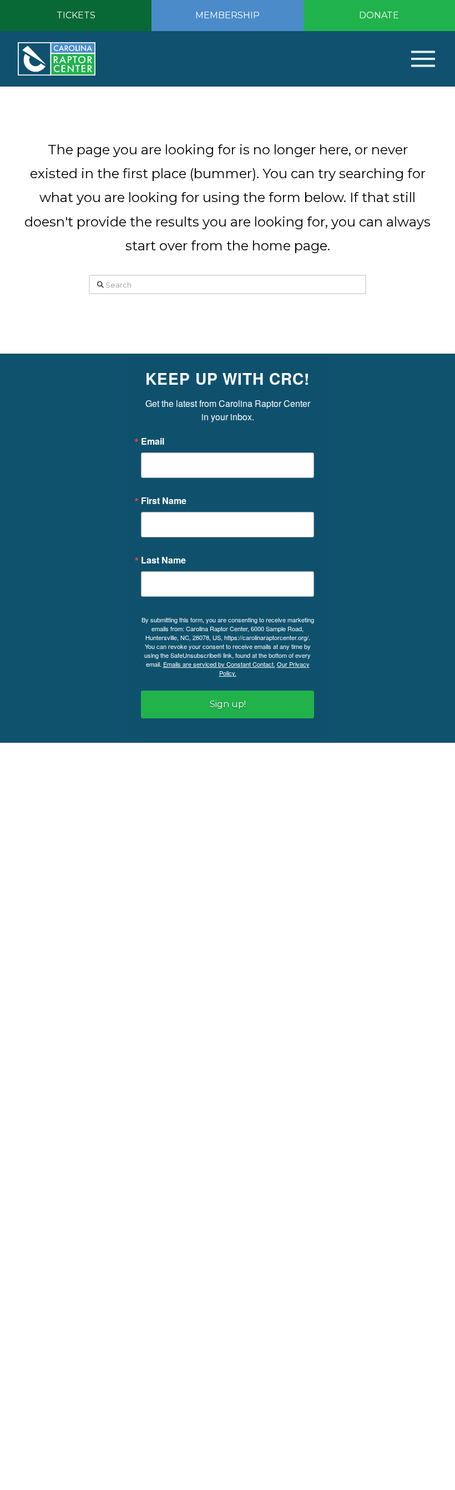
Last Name (163, 560)
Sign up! (228, 704)
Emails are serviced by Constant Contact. (219, 664)
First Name (163, 500)
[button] (406, 58)
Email (152, 441)
